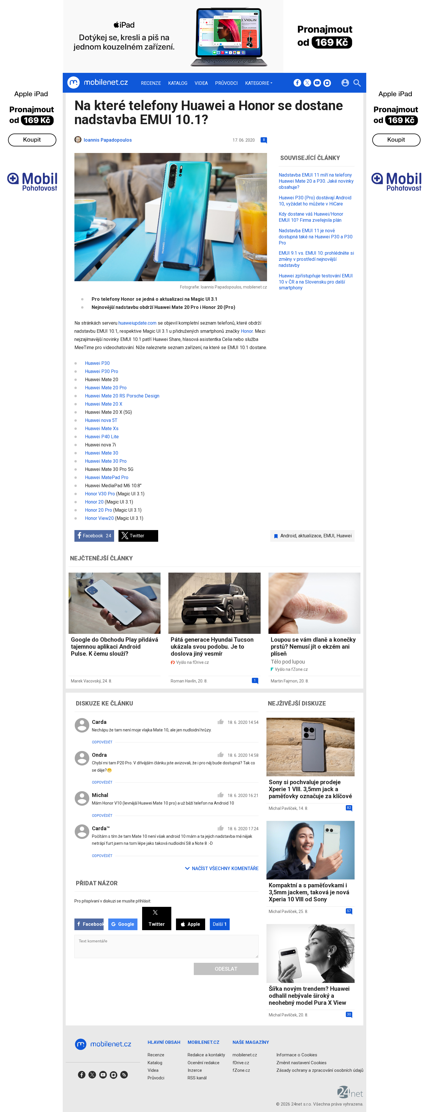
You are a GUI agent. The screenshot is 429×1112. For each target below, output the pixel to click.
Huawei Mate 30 (101, 453)
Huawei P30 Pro (101, 371)
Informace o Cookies (296, 1055)
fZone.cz (241, 1070)
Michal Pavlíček (283, 808)
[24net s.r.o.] (350, 1096)
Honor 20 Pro (98, 510)
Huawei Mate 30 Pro (106, 461)
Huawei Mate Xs (101, 428)
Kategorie (257, 83)
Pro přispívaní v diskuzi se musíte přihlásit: (112, 901)
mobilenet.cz (245, 1055)
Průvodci (226, 83)
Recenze (151, 83)
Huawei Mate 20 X (103, 404)
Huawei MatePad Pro (106, 477)
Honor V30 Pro (100, 494)
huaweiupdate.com (137, 323)
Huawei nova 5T (101, 420)
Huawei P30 (97, 363)
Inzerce (195, 1070)
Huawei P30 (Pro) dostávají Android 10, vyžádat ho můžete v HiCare (315, 200)
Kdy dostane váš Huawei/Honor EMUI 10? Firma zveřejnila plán (311, 217)
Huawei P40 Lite (102, 436)
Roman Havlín (183, 681)
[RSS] (124, 1076)
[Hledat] (357, 84)
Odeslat (226, 969)
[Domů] (97, 83)
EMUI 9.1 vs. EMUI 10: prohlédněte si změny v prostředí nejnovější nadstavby (316, 259)
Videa (201, 83)
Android (288, 536)
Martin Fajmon (284, 681)
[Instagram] (327, 83)
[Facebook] (297, 83)
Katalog (177, 83)
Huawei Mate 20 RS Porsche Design (122, 396)
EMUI (328, 536)
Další (220, 924)
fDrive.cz (241, 1062)
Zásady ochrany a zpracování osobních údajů (319, 1070)
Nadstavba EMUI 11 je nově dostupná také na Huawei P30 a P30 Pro (316, 236)
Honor (247, 331)
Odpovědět (102, 742)
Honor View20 (99, 518)
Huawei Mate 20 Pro (106, 387)
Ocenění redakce (203, 1062)
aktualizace (309, 536)
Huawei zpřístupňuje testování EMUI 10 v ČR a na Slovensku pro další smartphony (316, 282)
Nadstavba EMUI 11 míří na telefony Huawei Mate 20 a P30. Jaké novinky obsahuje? (316, 181)
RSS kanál (197, 1078)
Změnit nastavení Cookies (301, 1062)
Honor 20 (94, 502)
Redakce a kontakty (206, 1055)
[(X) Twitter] (307, 83)
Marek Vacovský (86, 681)
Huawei (344, 536)
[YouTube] (317, 83)
